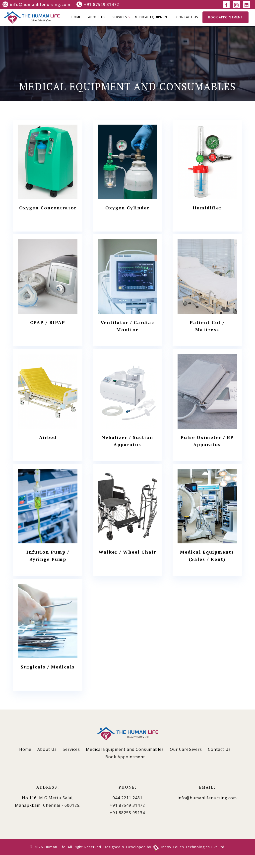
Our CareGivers (186, 749)
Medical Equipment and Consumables (125, 749)
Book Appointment (225, 17)
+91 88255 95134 (127, 812)
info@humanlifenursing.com (40, 4)
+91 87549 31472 (101, 4)
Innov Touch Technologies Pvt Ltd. (192, 847)
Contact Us (187, 17)
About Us (97, 17)
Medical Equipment (152, 17)
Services (120, 17)
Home (76, 17)
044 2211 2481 (127, 798)
